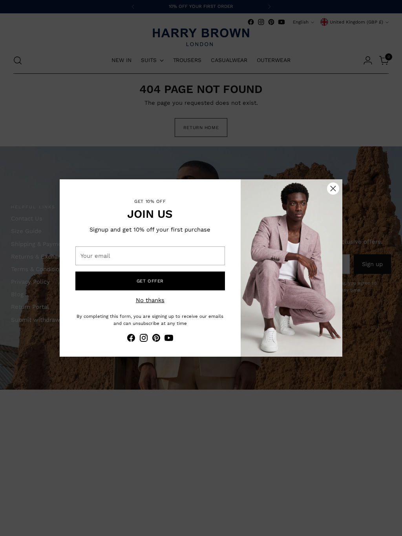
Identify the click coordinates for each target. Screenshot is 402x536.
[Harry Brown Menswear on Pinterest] (156, 339)
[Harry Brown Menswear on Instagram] (143, 339)
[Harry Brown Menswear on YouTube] (169, 339)
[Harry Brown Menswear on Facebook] (131, 339)
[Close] (333, 188)
